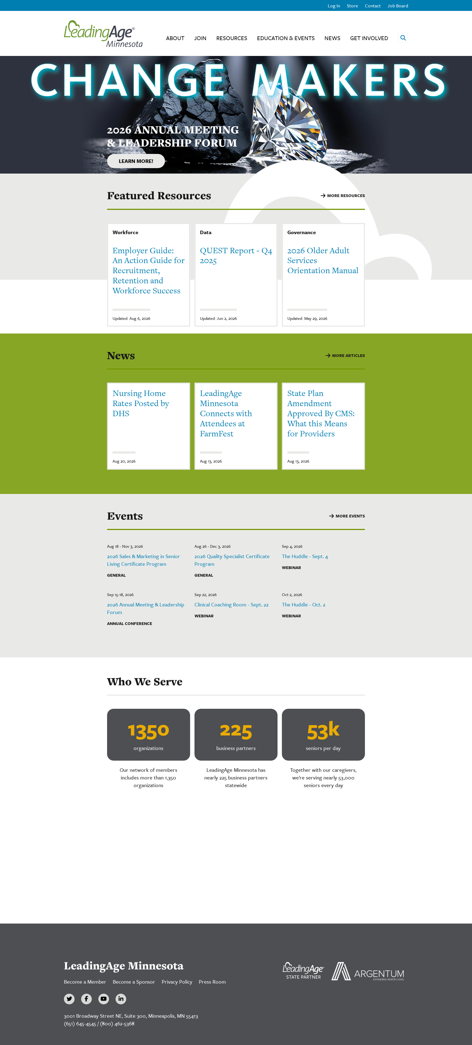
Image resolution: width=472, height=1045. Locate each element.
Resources (231, 38)
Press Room (212, 981)
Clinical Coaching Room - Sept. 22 (231, 604)
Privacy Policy (177, 981)
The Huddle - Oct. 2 (303, 604)
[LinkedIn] (121, 999)
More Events (350, 516)
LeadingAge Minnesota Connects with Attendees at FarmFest (226, 413)
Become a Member (85, 981)
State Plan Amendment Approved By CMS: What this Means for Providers (321, 413)
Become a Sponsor (134, 981)
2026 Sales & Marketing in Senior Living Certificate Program (143, 559)
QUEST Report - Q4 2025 (236, 255)
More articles (348, 355)
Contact (373, 5)
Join (200, 38)
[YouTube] (103, 999)
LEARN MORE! (136, 161)
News (332, 38)
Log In (334, 5)
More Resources (346, 195)
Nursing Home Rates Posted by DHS (141, 403)
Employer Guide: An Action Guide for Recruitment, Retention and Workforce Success (149, 270)
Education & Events (286, 38)
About (175, 38)
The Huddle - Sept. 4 (305, 556)
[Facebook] (86, 999)
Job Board (398, 5)
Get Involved (369, 38)
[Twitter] (69, 999)
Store (352, 5)
